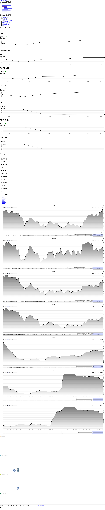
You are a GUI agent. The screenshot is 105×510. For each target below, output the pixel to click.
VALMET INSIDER (8, 8)
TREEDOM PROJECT (6, 10)
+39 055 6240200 (5, 465)
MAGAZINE (4, 6)
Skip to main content (3, 0)
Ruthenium (4, 202)
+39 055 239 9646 (5, 483)
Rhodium (3, 201)
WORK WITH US (5, 12)
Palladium (4, 198)
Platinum (3, 199)
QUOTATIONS (5, 9)
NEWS (5, 7)
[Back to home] (12, 2)
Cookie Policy (42, 505)
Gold (3, 197)
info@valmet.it (5, 447)
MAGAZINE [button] (4, 18)
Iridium (3, 203)
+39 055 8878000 (5, 445)
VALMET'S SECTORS (6, 5)
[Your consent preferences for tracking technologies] (2, 508)
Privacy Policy (37, 505)
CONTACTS (4, 11)
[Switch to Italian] (3, 13)
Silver (3, 200)
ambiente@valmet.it (5, 491)
